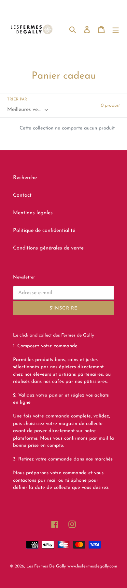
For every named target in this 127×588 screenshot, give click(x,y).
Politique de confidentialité (44, 230)
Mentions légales (33, 213)
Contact (22, 195)
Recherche (25, 177)
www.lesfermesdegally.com (92, 566)
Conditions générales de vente (48, 248)
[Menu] (115, 29)
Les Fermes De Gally (46, 566)
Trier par (17, 99)
